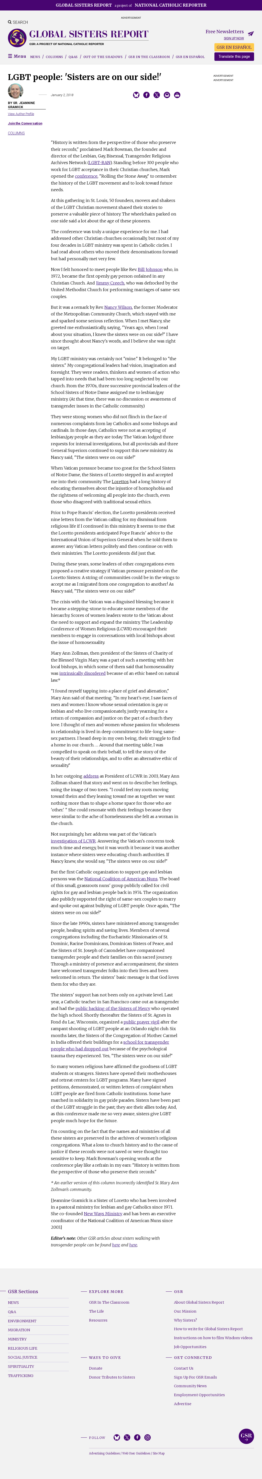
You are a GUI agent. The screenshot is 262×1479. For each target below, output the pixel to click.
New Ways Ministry (103, 1213)
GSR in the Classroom (149, 57)
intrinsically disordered (82, 673)
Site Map (159, 1453)
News (35, 57)
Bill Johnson (150, 269)
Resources (98, 1320)
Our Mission (185, 1311)
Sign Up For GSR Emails (195, 1377)
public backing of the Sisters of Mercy (112, 1008)
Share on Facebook (146, 95)
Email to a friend (167, 95)
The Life (96, 1311)
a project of (131, 5)
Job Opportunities (190, 1347)
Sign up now (234, 38)
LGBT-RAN (99, 162)
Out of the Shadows (103, 57)
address (91, 776)
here (116, 1244)
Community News (190, 1386)
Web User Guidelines (136, 1453)
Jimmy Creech (110, 283)
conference (86, 176)
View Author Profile (21, 114)
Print (177, 95)
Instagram (147, 1437)
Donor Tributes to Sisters (112, 1377)
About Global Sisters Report (199, 1302)
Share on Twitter (157, 95)
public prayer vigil (141, 1022)
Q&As (73, 57)
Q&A (12, 1312)
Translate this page (234, 56)
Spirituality (21, 1366)
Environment (22, 1321)
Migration (19, 1330)
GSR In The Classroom (109, 1302)
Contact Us (183, 1368)
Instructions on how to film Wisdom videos (213, 1338)
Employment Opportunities (199, 1395)
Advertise (182, 1404)
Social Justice (22, 1357)
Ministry (17, 1339)
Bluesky (117, 1437)
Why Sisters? (185, 1320)
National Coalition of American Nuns (121, 878)
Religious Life (22, 1348)
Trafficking (20, 1375)
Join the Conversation (25, 123)
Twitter (127, 1437)
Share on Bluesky (136, 95)
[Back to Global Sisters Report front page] (78, 38)
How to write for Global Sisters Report (208, 1329)
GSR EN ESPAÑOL (234, 47)
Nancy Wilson (118, 307)
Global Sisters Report (246, 1436)
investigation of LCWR (73, 841)
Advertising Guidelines (104, 1453)
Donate (95, 1368)
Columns (54, 57)
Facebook (137, 1437)
